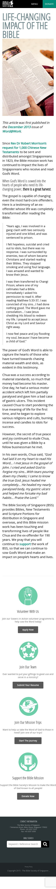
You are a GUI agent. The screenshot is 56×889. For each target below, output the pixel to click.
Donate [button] (49, 3)
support (25, 544)
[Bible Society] (8, 4)
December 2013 (19, 127)
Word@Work (11, 131)
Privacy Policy (29, 867)
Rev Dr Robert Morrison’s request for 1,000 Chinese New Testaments (24, 147)
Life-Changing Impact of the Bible (26, 25)
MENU (34, 3)
